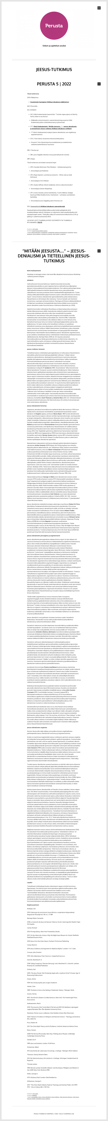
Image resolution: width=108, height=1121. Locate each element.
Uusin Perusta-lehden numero (39, 230)
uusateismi (63, 234)
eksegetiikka (34, 1097)
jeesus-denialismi (46, 1097)
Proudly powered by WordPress (43, 1114)
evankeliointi (44, 232)
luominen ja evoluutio (46, 234)
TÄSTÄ (39, 222)
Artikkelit (34, 1095)
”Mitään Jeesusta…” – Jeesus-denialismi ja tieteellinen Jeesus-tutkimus (54, 255)
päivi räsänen (56, 234)
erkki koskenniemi (35, 232)
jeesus (40, 1097)
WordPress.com (69, 1114)
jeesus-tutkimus (37, 234)
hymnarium (70, 232)
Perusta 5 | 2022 (54, 83)
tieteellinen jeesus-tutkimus (43, 1098)
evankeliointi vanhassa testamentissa (57, 232)
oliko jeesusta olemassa (66, 1097)
